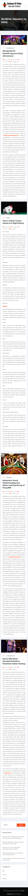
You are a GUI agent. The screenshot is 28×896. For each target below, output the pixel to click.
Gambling (8, 477)
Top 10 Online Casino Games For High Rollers (13, 221)
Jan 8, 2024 (7, 491)
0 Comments (6, 61)
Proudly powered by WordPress (11, 890)
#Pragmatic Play (15, 61)
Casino (8, 217)
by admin (15, 59)
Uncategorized (10, 48)
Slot (4, 871)
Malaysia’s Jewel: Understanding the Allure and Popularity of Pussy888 (14, 484)
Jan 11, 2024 (7, 226)
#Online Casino (14, 493)
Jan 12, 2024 (7, 59)
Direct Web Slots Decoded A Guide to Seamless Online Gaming (14, 661)
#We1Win (13, 229)
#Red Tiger (13, 669)
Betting (5, 878)
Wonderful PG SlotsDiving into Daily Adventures (13, 53)
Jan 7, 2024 (7, 667)
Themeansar (17, 894)
